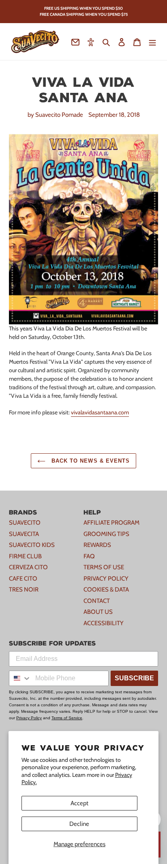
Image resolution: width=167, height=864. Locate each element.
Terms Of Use (104, 567)
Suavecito (25, 522)
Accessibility (104, 623)
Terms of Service (66, 718)
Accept (79, 803)
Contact (97, 601)
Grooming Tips (106, 534)
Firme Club (25, 556)
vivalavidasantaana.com (100, 412)
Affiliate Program (111, 522)
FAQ (89, 556)
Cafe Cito (23, 578)
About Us (98, 611)
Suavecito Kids (32, 545)
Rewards (97, 545)
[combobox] (20, 678)
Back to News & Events (89, 461)
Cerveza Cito (28, 567)
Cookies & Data (106, 589)
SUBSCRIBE (134, 678)
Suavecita (24, 534)
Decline (79, 824)
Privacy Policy (106, 578)
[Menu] (152, 41)
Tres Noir (24, 589)
